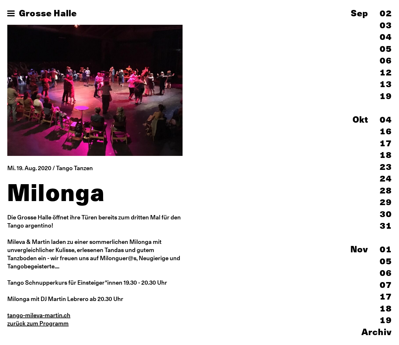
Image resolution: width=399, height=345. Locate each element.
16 (386, 131)
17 (386, 143)
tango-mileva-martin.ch (38, 315)
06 (386, 60)
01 (386, 249)
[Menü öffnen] (11, 13)
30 (386, 214)
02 (386, 13)
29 (386, 202)
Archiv (376, 332)
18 (386, 155)
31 (386, 225)
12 (386, 72)
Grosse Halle (48, 13)
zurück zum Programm (38, 323)
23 (386, 166)
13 (386, 84)
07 (386, 285)
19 (386, 96)
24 (386, 178)
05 (386, 48)
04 (386, 37)
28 (386, 190)
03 (386, 25)
